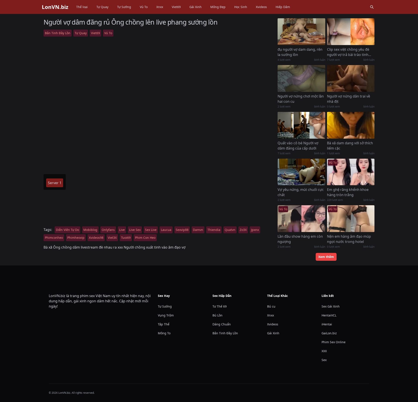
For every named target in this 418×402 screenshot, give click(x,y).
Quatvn (230, 230)
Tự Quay (102, 7)
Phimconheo (54, 237)
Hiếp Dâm (283, 7)
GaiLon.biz (329, 333)
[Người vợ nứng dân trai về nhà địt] (350, 78)
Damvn (198, 230)
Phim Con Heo (145, 237)
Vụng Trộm (166, 315)
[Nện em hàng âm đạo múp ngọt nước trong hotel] (350, 218)
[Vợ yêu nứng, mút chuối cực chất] (301, 172)
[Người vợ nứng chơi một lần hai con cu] (301, 78)
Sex (324, 360)
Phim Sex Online (334, 342)
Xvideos (261, 7)
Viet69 (176, 7)
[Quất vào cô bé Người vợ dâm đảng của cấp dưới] (301, 125)
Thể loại (82, 7)
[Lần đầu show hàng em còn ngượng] (301, 218)
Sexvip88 (182, 230)
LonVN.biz (55, 6)
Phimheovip (75, 237)
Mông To (164, 333)
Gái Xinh (195, 7)
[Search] (371, 7)
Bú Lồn (217, 315)
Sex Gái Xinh (331, 306)
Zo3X (243, 230)
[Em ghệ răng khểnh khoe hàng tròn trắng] (350, 172)
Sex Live (151, 230)
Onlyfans (108, 230)
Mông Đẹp (218, 7)
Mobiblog (90, 230)
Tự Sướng (124, 7)
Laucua (166, 230)
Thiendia (213, 230)
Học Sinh (240, 7)
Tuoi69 (126, 237)
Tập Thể (163, 324)
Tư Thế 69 (219, 306)
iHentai (327, 324)
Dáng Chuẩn (221, 324)
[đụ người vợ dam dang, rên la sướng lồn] (301, 31)
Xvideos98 (96, 237)
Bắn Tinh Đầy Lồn (57, 33)
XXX (324, 351)
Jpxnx (255, 230)
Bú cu (271, 306)
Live (122, 230)
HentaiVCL (329, 315)
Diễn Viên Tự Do (67, 230)
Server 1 (54, 182)
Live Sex (135, 230)
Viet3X (112, 237)
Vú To (144, 7)
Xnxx (159, 7)
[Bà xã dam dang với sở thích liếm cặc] (350, 125)
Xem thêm (326, 257)
